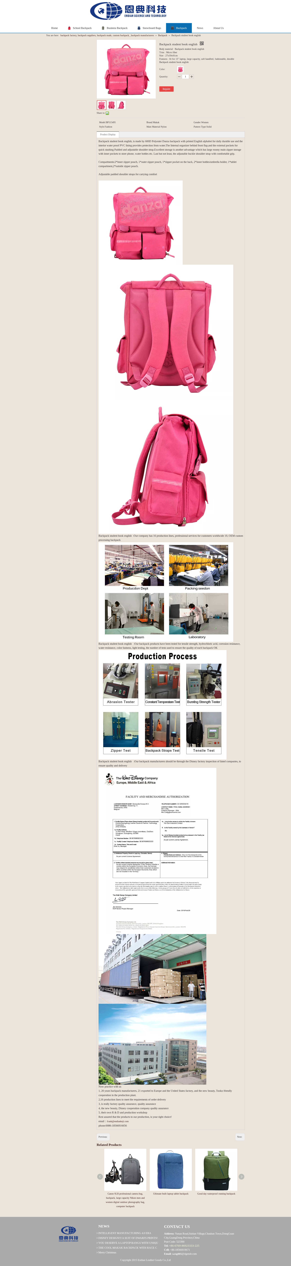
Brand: (150, 122)
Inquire (166, 88)
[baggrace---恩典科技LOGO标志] (127, 11)
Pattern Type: (200, 127)
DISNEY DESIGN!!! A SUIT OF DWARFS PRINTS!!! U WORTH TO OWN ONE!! (145, 1238)
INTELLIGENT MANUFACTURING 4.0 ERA (124, 1233)
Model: (102, 122)
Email (167, 1253)
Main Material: (154, 127)
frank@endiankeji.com (118, 1121)
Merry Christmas (107, 1252)
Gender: (197, 122)
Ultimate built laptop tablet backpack (170, 1193)
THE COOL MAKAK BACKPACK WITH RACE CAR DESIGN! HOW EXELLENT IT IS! (150, 1247)
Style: (102, 127)
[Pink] (180, 69)
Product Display (108, 134)
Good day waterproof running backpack (216, 1193)
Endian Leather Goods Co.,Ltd (154, 1260)
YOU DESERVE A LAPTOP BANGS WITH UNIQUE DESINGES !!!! (138, 1242)
